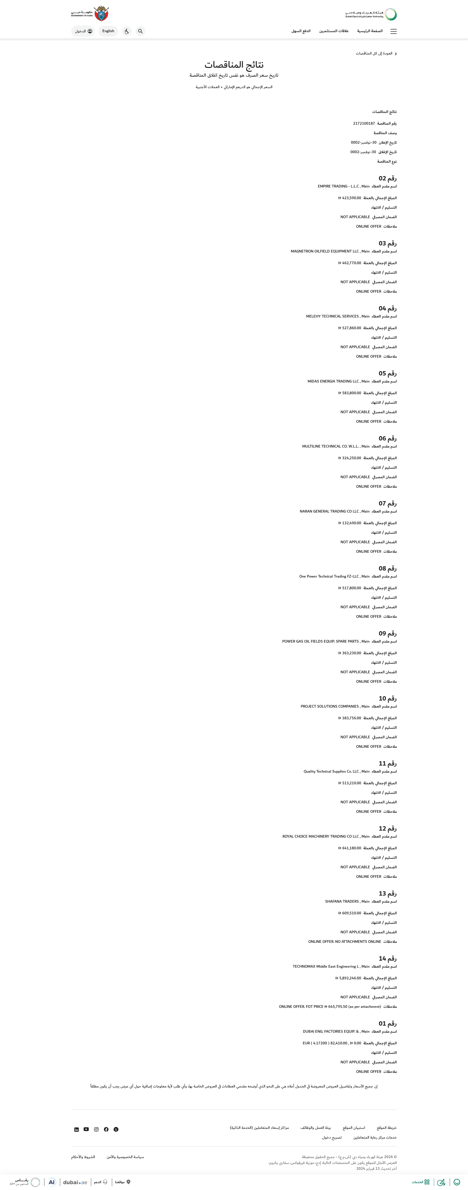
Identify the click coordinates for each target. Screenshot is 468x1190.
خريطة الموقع (387, 1127)
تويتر (115, 1130)
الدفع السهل (301, 31)
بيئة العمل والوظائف (316, 1127)
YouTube (86, 1129)
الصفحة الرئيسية (370, 31)
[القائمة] (393, 31)
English (108, 31)
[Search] (140, 31)
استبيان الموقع (354, 1127)
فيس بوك (106, 1128)
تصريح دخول (332, 1137)
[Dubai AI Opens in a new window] (53, 1182)
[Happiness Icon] (457, 1182)
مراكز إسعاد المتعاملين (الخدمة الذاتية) (259, 1127)
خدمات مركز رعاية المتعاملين (375, 1137)
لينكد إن (76, 1128)
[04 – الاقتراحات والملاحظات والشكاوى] (443, 1182)
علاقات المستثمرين (334, 31)
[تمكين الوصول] (127, 31)
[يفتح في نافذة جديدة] (90, 14)
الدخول (80, 31)
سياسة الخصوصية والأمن (125, 1157)
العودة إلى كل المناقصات (374, 53)
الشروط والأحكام (83, 1157)
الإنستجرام (96, 1128)
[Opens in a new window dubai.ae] (77, 1182)
